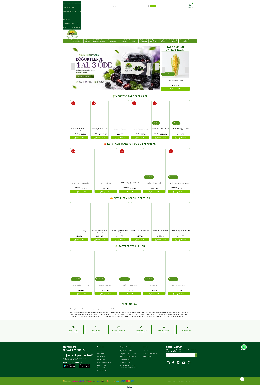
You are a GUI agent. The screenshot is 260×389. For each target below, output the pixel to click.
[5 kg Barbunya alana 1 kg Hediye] (79, 113)
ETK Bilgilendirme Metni (127, 365)
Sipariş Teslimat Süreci (127, 351)
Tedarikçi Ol (101, 368)
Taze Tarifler (87, 40)
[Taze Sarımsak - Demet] (179, 266)
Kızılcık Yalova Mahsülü (154, 183)
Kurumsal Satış (102, 371)
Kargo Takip (66, 19)
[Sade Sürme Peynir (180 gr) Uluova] (160, 215)
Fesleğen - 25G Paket (130, 285)
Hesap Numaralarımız (104, 362)
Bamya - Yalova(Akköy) (140, 129)
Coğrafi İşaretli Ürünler (184, 40)
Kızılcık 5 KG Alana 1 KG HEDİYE (178, 183)
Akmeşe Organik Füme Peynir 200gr (99, 231)
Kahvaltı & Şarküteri (124, 40)
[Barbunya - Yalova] (120, 113)
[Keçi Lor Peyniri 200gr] (79, 215)
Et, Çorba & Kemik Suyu (143, 40)
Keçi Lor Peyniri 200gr (79, 231)
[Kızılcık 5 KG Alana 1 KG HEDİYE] (179, 164)
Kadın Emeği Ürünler (173, 40)
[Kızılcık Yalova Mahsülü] (154, 164)
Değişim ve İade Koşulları (128, 353)
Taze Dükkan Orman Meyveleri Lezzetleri (99, 40)
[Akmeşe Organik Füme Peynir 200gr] (99, 215)
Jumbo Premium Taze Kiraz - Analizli (181, 129)
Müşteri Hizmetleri (148, 351)
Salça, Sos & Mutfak (163, 40)
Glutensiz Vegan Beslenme (113, 40)
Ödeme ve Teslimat (126, 359)
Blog (64, 27)
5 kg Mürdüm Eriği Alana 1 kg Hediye (130, 183)
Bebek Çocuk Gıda (133, 40)
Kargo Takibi (147, 356)
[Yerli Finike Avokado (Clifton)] (81, 164)
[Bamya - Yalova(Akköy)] (140, 113)
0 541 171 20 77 (74, 350)
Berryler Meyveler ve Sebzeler (76, 40)
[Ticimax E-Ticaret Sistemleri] (130, 387)
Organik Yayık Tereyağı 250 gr (140, 231)
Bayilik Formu (101, 365)
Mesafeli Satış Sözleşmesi (128, 356)
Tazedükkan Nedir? (69, 23)
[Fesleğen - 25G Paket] (130, 266)
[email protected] (79, 355)
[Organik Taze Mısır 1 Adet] (175, 65)
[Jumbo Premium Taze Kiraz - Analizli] (181, 113)
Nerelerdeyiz (101, 359)
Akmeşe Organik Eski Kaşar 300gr (119, 231)
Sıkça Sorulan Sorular (150, 353)
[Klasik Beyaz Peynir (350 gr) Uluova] (181, 215)
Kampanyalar (76, 27)
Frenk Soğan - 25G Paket (81, 285)
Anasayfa (100, 351)
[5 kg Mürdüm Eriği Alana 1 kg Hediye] (130, 164)
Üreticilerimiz (101, 356)
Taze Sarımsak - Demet (178, 285)
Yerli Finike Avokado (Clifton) (81, 183)
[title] (32, 298)
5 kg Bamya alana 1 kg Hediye (99, 129)
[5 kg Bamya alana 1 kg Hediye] (99, 113)
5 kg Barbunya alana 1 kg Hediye (79, 129)
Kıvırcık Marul (154, 285)
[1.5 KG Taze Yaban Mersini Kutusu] (160, 113)
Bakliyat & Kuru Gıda (153, 40)
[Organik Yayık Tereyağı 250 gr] (140, 215)
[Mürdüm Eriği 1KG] (106, 164)
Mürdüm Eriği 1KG (105, 183)
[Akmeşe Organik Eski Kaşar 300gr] (120, 215)
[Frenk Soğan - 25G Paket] (81, 266)
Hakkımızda (101, 353)
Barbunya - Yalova (120, 129)
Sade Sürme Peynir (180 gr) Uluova (160, 231)
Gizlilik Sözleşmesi (125, 362)
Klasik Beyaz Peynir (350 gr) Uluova (181, 231)
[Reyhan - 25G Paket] (106, 266)
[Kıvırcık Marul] (154, 266)
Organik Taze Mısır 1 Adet (175, 80)
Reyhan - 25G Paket (105, 285)
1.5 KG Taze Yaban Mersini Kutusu (160, 129)
